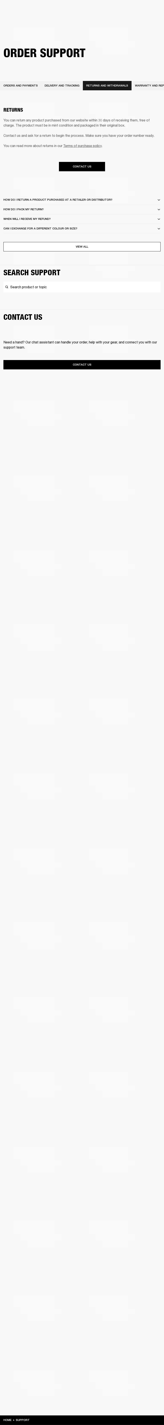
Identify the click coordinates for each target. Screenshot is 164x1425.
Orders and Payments (20, 85)
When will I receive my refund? (27, 218)
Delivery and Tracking (62, 85)
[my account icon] (139, 19)
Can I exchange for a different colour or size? (40, 228)
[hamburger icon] (153, 19)
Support (120, 19)
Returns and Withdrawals (107, 85)
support (23, 1420)
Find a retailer (125, 9)
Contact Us (82, 166)
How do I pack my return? (23, 209)
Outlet (143, 9)
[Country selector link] (153, 9)
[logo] (17, 17)
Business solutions (79, 9)
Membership (104, 9)
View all (82, 246)
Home (7, 1420)
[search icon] (132, 19)
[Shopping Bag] (146, 19)
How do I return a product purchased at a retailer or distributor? (57, 199)
